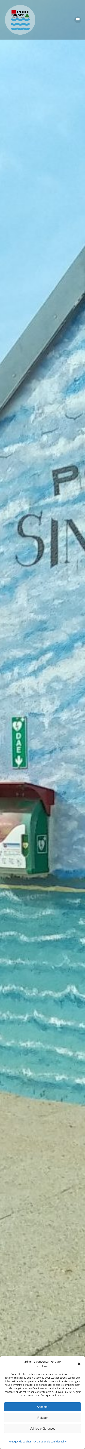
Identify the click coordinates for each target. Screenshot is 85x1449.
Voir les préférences (42, 1428)
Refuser (42, 1417)
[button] (79, 1364)
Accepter (42, 1406)
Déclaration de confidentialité (50, 1441)
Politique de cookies (20, 1441)
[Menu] (77, 19)
